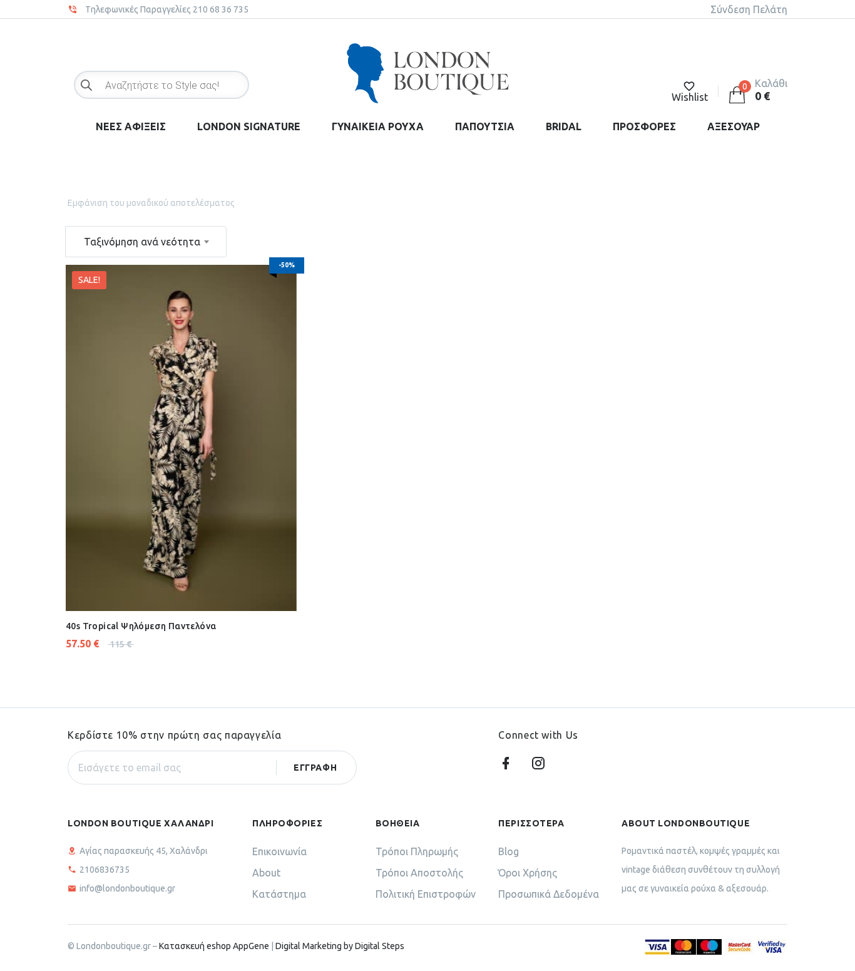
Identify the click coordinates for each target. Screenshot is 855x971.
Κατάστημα (279, 894)
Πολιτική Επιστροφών (426, 894)
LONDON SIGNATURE (248, 126)
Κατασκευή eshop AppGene (214, 946)
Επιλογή (149, 580)
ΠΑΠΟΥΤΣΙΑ (485, 126)
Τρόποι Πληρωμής (417, 851)
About (266, 872)
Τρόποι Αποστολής (419, 872)
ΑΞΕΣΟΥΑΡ (733, 126)
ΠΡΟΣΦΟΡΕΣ (644, 126)
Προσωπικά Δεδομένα (548, 894)
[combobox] (146, 242)
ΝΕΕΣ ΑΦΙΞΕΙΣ (131, 126)
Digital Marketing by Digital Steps (339, 946)
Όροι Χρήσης (527, 872)
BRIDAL (563, 126)
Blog (508, 851)
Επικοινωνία (279, 851)
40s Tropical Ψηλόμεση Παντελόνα (141, 626)
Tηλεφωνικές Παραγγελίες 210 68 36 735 (166, 9)
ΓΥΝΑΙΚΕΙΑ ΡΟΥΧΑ (378, 126)
